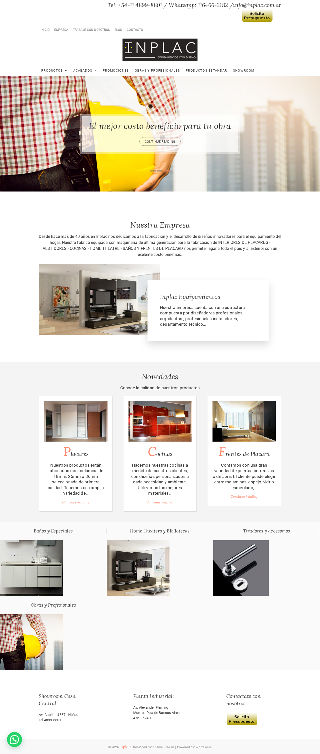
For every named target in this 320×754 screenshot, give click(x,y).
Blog (118, 30)
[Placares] (76, 421)
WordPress (204, 747)
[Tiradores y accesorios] (241, 543)
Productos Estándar (206, 70)
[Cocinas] (160, 421)
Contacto (135, 30)
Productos (52, 70)
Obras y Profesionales (157, 70)
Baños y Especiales (53, 531)
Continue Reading (75, 502)
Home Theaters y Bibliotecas (160, 531)
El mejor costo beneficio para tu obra (160, 125)
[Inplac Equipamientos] (99, 267)
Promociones (116, 70)
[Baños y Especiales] (31, 543)
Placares (76, 451)
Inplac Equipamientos (190, 297)
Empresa (61, 30)
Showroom (243, 70)
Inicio (45, 30)
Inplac (125, 746)
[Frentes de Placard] (244, 421)
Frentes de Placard (244, 451)
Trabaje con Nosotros (91, 30)
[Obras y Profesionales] (31, 617)
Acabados (82, 70)
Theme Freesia (164, 747)
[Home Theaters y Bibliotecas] (138, 543)
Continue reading (160, 141)
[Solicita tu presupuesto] (257, 12)
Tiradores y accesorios (266, 531)
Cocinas (160, 451)
